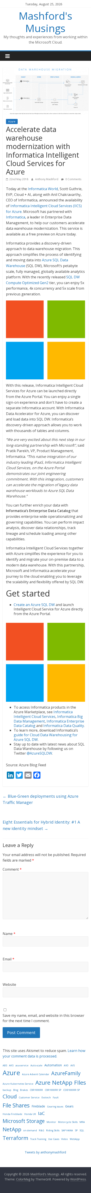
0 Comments (73, 179)
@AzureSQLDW (39, 753)
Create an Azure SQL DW (34, 604)
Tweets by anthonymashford (45, 1152)
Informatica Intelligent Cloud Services (43, 714)
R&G (41, 1130)
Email (8, 959)
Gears (69, 1106)
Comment (12, 869)
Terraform (15, 1137)
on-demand (30, 1130)
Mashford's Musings (45, 22)
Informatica (15, 217)
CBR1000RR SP (53, 1090)
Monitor (51, 1122)
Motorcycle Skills (68, 1122)
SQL (82, 1130)
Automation (53, 1065)
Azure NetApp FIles (60, 1082)
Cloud (10, 1096)
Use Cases (53, 1139)
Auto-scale (36, 1065)
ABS (5, 1065)
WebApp (75, 1139)
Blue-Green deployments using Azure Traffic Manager (40, 799)
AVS (72, 1065)
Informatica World (43, 188)
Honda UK (30, 1114)
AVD (66, 1065)
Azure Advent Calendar (35, 1074)
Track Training (38, 1139)
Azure (11, 121)
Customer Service (29, 1097)
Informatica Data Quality (63, 725)
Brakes (24, 1090)
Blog (15, 1090)
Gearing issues (55, 1106)
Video (64, 1139)
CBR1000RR (36, 1090)
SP (76, 1130)
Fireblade (38, 1106)
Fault (56, 1097)
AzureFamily (66, 1073)
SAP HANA (67, 1130)
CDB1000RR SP (71, 1090)
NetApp (12, 1129)
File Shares (16, 1105)
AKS (11, 1065)
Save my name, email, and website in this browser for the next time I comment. (43, 1018)
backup (7, 1090)
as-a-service (21, 1065)
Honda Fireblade (12, 1114)
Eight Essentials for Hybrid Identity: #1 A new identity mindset (41, 825)
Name (9, 933)
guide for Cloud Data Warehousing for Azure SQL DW (46, 737)
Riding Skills (52, 1130)
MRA (82, 1122)
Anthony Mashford (47, 179)
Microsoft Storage (24, 1120)
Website (9, 984)
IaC (41, 1113)
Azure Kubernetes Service (18, 1083)
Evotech (46, 1097)
